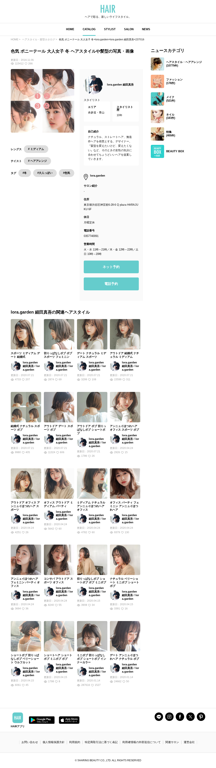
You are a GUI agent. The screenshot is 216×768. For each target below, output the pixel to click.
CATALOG (89, 29)
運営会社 (189, 742)
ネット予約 (111, 267)
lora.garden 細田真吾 (120, 84)
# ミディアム (36, 149)
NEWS (146, 29)
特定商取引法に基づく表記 (101, 742)
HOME (70, 29)
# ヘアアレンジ (37, 160)
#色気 (66, 172)
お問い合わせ (30, 742)
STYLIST (110, 29)
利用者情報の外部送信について (141, 742)
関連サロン (172, 742)
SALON (129, 29)
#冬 (25, 172)
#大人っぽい (45, 172)
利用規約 (74, 742)
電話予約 (111, 283)
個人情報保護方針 (54, 742)
